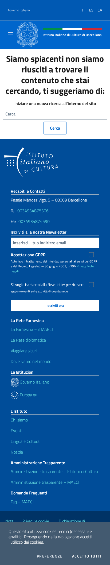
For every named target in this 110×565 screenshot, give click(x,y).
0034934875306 (33, 210)
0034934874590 (34, 221)
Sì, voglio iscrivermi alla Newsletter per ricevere (47, 285)
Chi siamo (19, 420)
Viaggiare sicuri (24, 350)
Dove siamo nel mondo (31, 361)
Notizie (17, 452)
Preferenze (49, 556)
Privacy (82, 266)
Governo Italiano (19, 10)
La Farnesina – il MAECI (32, 329)
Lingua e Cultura (25, 441)
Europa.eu (28, 395)
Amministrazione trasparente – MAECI (45, 482)
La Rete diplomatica (28, 340)
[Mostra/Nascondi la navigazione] (10, 34)
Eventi (16, 430)
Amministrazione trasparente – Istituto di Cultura (54, 471)
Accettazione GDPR (28, 254)
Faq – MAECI (22, 501)
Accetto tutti (86, 556)
